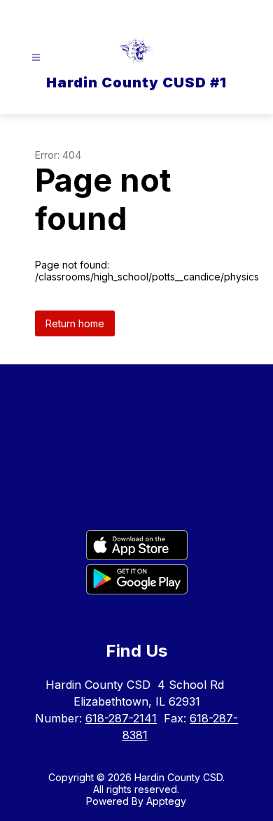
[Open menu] (36, 58)
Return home (75, 323)
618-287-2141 (121, 718)
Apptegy (166, 801)
